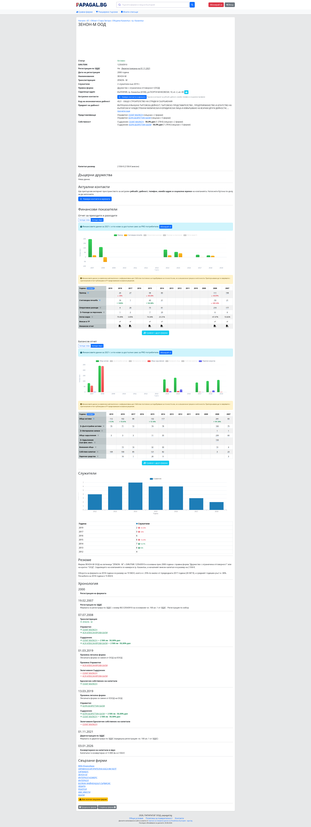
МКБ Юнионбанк (86, 766)
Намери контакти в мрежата (133, 97)
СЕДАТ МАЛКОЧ (136, 115)
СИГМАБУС (83, 771)
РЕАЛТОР (82, 789)
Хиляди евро (97, 220)
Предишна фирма (88, 807)
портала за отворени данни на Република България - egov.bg (170, 821)
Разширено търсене (108, 12)
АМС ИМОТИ (84, 792)
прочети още (123, 111)
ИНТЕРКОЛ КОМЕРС (87, 777)
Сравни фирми (85, 12)
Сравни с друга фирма (157, 333)
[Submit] (119, 4)
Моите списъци (130, 12)
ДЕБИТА (82, 786)
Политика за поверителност (159, 818)
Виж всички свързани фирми (94, 799)
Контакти (179, 818)
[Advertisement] (155, 43)
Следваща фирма (106, 807)
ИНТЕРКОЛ (83, 780)
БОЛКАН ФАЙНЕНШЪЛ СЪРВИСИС (94, 783)
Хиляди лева (84, 220)
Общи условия (136, 818)
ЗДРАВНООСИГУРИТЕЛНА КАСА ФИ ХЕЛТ (97, 769)
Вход (230, 4)
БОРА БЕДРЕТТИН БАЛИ (140, 118)
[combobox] (152, 5)
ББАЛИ (81, 795)
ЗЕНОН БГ (83, 774)
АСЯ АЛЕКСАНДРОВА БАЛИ (95, 632)
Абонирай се (216, 4)
